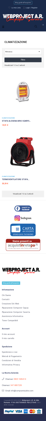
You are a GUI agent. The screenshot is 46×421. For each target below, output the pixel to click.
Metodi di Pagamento (12, 356)
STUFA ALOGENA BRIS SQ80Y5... (16, 121)
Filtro (23, 59)
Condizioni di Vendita (11, 360)
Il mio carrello (8, 338)
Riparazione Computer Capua (15, 308)
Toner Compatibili (10, 320)
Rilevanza (23, 51)
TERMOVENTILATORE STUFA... (15, 179)
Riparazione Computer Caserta (16, 312)
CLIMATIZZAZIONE (8, 118)
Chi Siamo (6, 295)
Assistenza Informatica (12, 316)
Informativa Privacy (11, 365)
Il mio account (8, 334)
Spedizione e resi (9, 352)
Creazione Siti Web (10, 304)
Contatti (5, 299)
